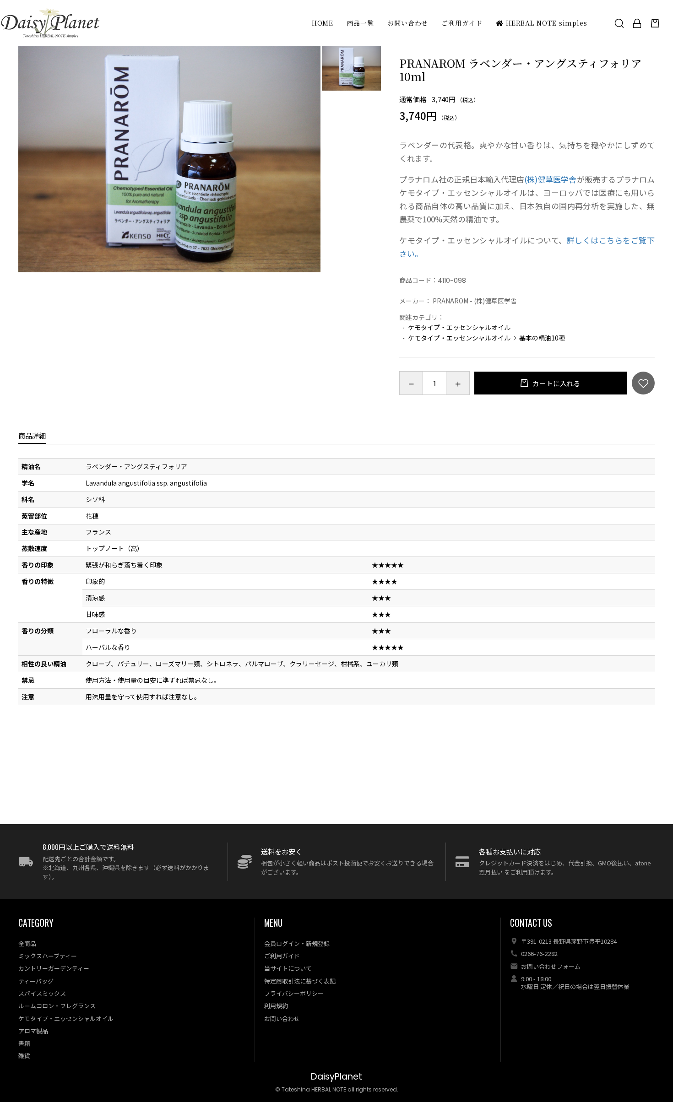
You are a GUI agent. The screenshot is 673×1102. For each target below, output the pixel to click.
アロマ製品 (33, 1030)
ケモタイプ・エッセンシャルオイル (459, 327)
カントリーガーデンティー (53, 968)
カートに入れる (556, 383)
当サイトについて (288, 968)
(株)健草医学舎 (550, 179)
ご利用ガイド (461, 22)
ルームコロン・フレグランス (57, 1005)
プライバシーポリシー (294, 993)
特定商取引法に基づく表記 (300, 981)
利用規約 (276, 1005)
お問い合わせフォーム (551, 966)
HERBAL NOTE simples (545, 22)
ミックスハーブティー (47, 955)
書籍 (24, 1043)
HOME (323, 22)
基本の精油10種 (542, 337)
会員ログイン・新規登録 (297, 943)
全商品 (27, 943)
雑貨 (24, 1055)
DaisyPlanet (336, 1076)
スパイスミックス (42, 993)
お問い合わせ (407, 22)
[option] (169, 159)
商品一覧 (360, 22)
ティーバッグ (36, 981)
